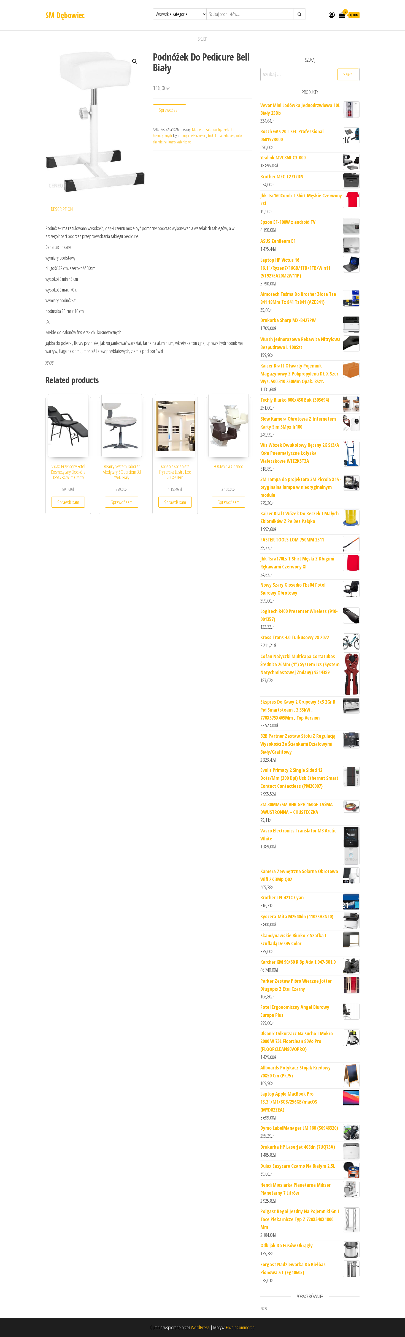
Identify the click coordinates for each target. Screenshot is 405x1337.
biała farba (215, 135)
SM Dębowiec (65, 15)
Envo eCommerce (240, 1327)
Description (62, 209)
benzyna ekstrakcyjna (193, 135)
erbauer (228, 135)
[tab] (66, 209)
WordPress (200, 1327)
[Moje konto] (332, 14)
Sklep (202, 39)
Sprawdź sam (169, 110)
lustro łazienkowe (179, 142)
